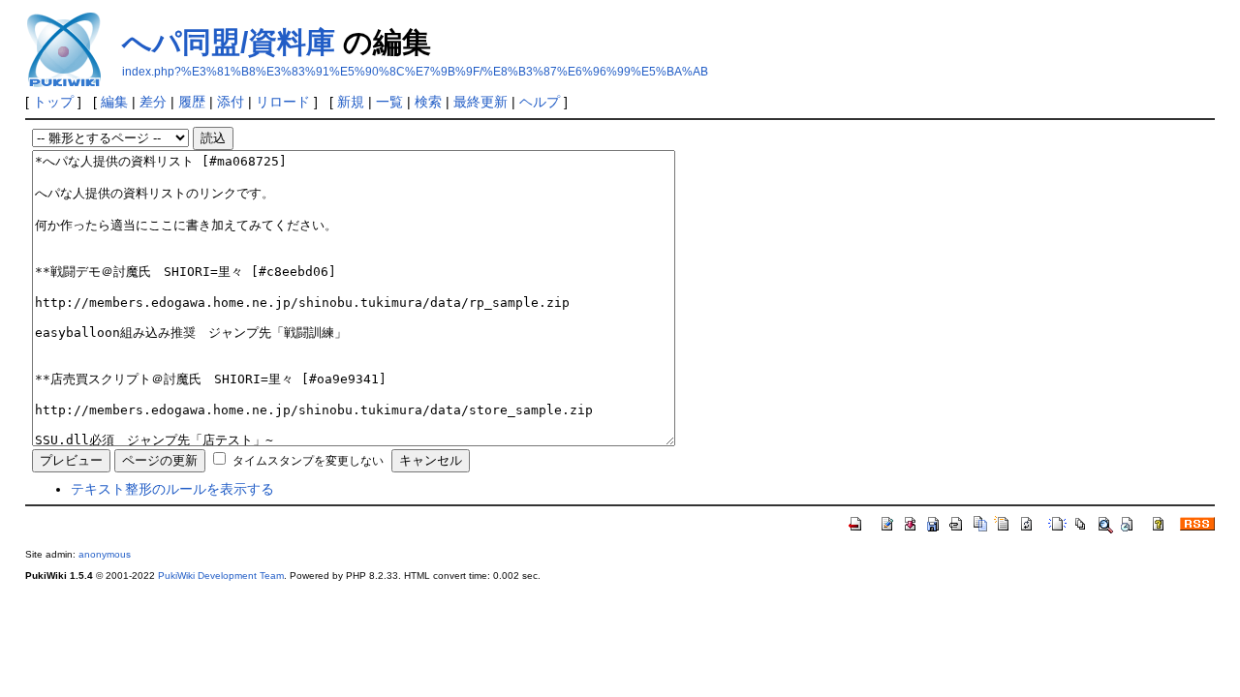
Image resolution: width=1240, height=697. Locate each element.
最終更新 (480, 101)
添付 (230, 101)
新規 (350, 101)
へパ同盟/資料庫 (228, 42)
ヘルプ (539, 101)
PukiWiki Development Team (221, 575)
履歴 (191, 101)
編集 (114, 101)
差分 (153, 101)
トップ (53, 101)
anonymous (104, 554)
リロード (283, 101)
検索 (428, 101)
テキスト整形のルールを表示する (172, 489)
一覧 (389, 101)
